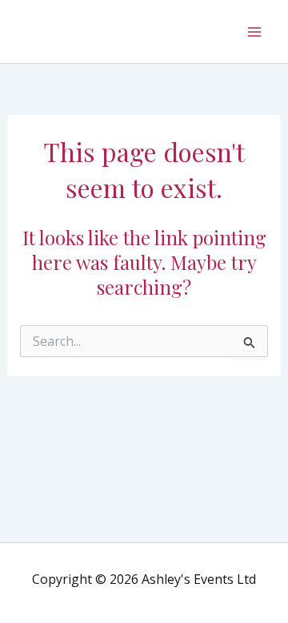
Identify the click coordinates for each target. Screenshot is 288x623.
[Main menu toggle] (254, 32)
